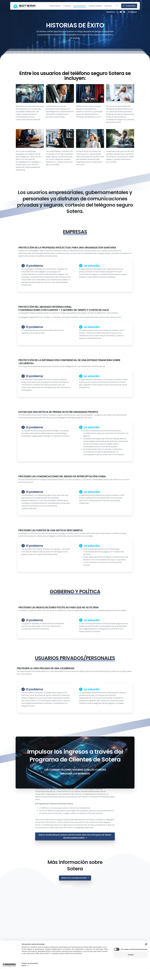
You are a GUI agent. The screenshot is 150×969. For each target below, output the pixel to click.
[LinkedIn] (124, 12)
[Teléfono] (30, 927)
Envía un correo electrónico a (120, 932)
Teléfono (29, 931)
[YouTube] (120, 12)
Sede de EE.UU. (60, 931)
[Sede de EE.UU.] (60, 927)
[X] (117, 12)
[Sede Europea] (90, 927)
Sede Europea (90, 931)
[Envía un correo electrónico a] (120, 927)
